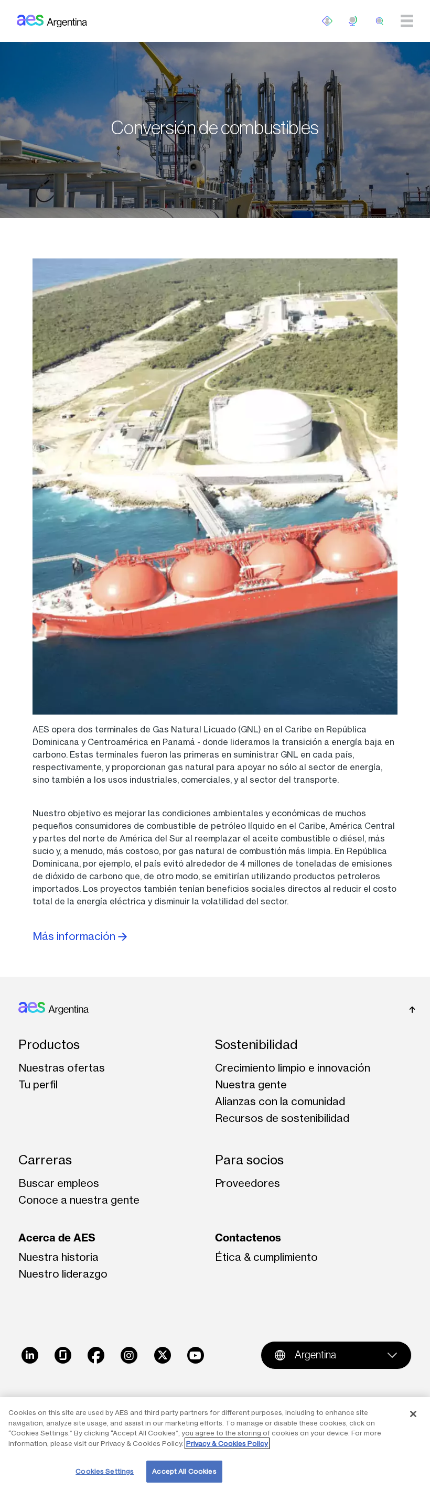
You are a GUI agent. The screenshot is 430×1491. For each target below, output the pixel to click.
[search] (379, 21)
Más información (75, 936)
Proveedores (247, 1183)
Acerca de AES (56, 1237)
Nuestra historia (58, 1256)
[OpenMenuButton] (327, 21)
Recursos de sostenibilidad (282, 1118)
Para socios (249, 1160)
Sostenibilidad (256, 1044)
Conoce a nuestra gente (78, 1199)
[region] (215, 1444)
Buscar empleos (58, 1183)
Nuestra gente (251, 1084)
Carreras (45, 1160)
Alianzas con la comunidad (280, 1101)
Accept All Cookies (184, 1471)
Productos (49, 1044)
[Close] (413, 1413)
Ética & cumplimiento (266, 1256)
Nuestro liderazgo (63, 1273)
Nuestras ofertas (61, 1067)
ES (353, 21)
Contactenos (248, 1237)
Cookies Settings (105, 1471)
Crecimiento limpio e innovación (292, 1067)
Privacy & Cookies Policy (227, 1443)
